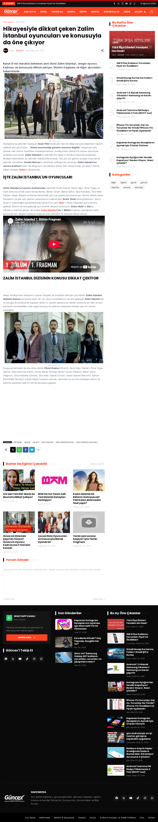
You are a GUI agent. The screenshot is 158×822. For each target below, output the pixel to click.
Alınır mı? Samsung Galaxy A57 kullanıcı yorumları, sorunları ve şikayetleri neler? (88, 657)
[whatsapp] (41, 659)
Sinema (71, 11)
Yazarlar (82, 817)
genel (133, 182)
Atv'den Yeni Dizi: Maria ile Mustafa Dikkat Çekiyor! (19, 496)
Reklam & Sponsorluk (64, 817)
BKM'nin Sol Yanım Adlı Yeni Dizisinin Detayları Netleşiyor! (52, 497)
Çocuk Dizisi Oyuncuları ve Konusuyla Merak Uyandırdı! (52, 539)
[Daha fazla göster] (38, 449)
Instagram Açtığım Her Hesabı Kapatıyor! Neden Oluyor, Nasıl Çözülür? (134, 160)
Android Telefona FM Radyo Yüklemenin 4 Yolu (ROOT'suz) (134, 111)
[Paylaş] (102, 50)
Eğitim (83, 11)
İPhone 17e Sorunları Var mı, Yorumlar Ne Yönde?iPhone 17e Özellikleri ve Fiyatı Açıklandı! (134, 128)
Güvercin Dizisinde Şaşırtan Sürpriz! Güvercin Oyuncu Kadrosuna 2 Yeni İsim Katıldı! (16, 542)
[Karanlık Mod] (145, 11)
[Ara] (152, 12)
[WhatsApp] (19, 449)
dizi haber (20, 22)
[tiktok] (27, 659)
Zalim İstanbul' (49, 210)
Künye (93, 817)
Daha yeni (10, 599)
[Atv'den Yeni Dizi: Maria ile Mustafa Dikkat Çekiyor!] (19, 480)
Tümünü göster (97, 464)
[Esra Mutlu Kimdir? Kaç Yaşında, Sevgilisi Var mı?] (63, 642)
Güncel (95, 11)
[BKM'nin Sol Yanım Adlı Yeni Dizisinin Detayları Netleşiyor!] (54, 480)
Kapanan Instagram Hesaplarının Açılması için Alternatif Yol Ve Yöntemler (87, 624)
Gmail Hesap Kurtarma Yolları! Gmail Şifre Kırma (41, 6)
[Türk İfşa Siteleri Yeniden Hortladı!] (115, 624)
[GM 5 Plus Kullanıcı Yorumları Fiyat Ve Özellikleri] (115, 638)
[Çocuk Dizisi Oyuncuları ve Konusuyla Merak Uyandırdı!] (54, 522)
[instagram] (34, 659)
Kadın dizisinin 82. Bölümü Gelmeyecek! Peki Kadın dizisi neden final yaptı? (87, 499)
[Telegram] (32, 449)
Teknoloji (57, 11)
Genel (43, 11)
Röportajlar (111, 11)
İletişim (151, 817)
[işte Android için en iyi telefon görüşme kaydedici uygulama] (115, 737)
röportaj (115, 187)
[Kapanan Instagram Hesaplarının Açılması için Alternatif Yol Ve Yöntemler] (63, 624)
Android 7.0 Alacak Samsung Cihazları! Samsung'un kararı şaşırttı (134, 95)
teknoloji (139, 187)
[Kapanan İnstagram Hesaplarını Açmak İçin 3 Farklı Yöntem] (115, 722)
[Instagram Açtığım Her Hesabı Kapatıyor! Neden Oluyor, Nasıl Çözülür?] (115, 686)
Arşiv (142, 817)
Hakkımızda (44, 817)
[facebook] (6, 659)
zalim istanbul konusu (65, 442)
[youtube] (20, 659)
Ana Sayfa (30, 11)
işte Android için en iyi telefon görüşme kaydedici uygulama (139, 736)
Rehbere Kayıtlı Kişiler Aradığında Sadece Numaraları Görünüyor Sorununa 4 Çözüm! (140, 752)
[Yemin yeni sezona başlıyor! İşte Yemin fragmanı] (89, 522)
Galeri (138, 11)
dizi (61, 202)
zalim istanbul (47, 442)
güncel (27, 442)
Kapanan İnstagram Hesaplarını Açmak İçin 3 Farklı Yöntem (135, 144)
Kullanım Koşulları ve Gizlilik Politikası (118, 817)
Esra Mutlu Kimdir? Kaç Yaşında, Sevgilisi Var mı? (87, 641)
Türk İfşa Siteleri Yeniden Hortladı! (136, 621)
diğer (113, 182)
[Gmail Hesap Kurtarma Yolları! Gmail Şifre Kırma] (115, 653)
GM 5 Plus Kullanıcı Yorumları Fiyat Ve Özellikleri (133, 64)
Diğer (127, 11)
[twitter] (13, 659)
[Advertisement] (54, 413)
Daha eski (98, 599)
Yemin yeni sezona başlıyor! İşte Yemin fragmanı (85, 539)
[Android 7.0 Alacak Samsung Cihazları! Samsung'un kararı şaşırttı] (115, 668)
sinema (126, 187)
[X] (13, 449)
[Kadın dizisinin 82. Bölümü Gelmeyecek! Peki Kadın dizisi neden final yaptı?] (89, 480)
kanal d (36, 442)
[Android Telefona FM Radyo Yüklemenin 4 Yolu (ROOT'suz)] (115, 770)
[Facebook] (25, 449)
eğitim (124, 182)
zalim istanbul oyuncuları (86, 442)
